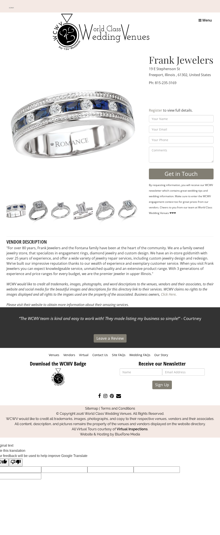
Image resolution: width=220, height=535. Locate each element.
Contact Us (100, 355)
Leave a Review (110, 338)
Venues (54, 355)
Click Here (168, 294)
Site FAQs (118, 355)
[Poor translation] (16, 462)
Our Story (161, 355)
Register (155, 110)
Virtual (84, 355)
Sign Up (162, 384)
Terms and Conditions (118, 408)
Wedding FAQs (139, 355)
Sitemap (91, 408)
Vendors (69, 355)
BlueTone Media (127, 434)
